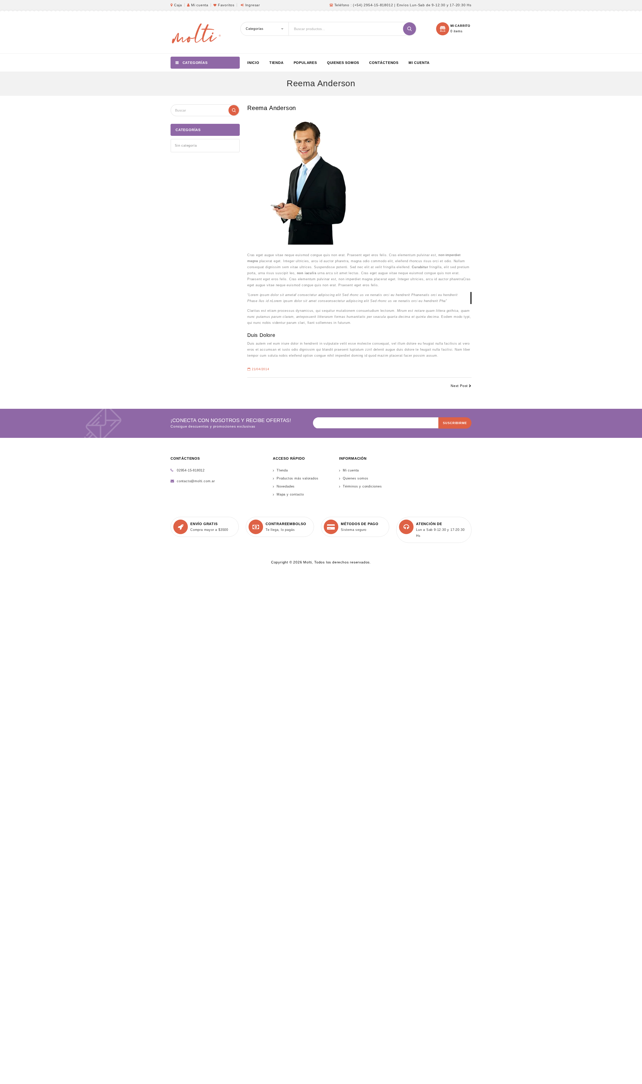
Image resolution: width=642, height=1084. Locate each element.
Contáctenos (383, 63)
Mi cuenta (199, 5)
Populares (305, 63)
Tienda (276, 63)
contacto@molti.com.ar (196, 481)
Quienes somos (343, 63)
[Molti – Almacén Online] (196, 32)
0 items (456, 31)
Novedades (286, 486)
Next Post (459, 386)
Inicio (253, 63)
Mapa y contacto (290, 494)
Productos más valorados (297, 478)
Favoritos (226, 5)
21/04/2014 (260, 369)
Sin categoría (186, 145)
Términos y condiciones (362, 486)
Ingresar (252, 5)
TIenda (282, 470)
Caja (178, 5)
